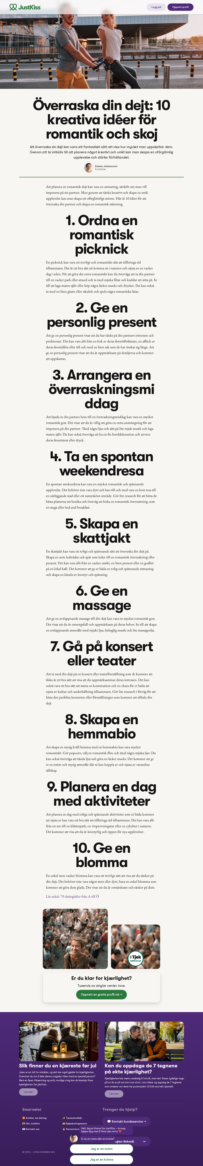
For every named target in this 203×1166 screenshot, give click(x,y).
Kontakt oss (32, 1129)
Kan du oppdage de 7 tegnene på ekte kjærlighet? (142, 1069)
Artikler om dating (36, 1118)
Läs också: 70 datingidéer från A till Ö (72, 896)
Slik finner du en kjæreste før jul (57, 1066)
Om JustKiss (33, 1123)
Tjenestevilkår (74, 1118)
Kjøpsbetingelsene (76, 1123)
